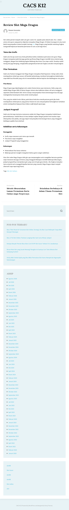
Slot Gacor (10, 470)
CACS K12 (34, 5)
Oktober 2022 (12, 433)
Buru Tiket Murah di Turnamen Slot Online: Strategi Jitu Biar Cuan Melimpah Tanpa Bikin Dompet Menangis (34, 231)
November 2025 (13, 306)
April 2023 (11, 412)
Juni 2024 (11, 364)
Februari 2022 (12, 450)
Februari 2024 (12, 378)
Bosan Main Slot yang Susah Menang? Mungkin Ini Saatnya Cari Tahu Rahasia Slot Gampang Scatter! (32, 251)
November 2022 (13, 429)
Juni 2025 (11, 323)
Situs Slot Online (22, 17)
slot (33, 44)
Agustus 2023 (12, 399)
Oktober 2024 (12, 351)
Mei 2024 (11, 368)
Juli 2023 (11, 402)
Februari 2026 (12, 296)
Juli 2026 (11, 282)
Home (13, 17)
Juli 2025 (11, 320)
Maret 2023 (12, 416)
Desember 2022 (13, 426)
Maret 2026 (12, 292)
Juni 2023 (11, 405)
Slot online (10, 484)
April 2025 (11, 330)
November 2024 (13, 347)
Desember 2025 (13, 303)
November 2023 (13, 388)
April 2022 (11, 443)
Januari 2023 (12, 423)
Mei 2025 (11, 327)
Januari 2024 (12, 381)
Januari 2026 (12, 299)
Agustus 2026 (12, 279)
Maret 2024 (12, 375)
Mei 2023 (11, 409)
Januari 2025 (12, 340)
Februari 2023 (12, 419)
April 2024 (11, 371)
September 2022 (13, 436)
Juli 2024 (11, 361)
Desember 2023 (13, 385)
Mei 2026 (11, 285)
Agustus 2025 (12, 316)
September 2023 (13, 395)
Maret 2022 (12, 446)
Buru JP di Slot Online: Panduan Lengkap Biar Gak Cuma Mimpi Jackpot (29, 238)
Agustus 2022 (12, 440)
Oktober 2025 (12, 309)
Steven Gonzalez (14, 30)
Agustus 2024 (12, 357)
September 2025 (13, 313)
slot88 (9, 466)
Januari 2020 (12, 453)
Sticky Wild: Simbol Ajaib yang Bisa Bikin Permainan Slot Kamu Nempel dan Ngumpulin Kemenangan (34, 259)
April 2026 (11, 289)
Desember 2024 (13, 344)
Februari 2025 (12, 337)
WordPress (32, 505)
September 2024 (13, 354)
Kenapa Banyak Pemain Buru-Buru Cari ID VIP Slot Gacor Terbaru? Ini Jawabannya (32, 244)
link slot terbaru (12, 171)
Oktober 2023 (12, 392)
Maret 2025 (12, 333)
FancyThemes (49, 505)
